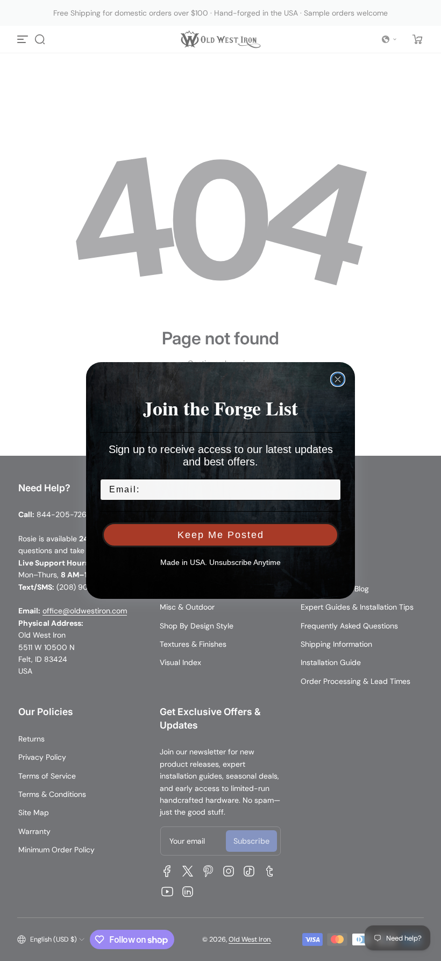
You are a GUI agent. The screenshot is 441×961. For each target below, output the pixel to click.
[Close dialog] (337, 379)
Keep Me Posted (220, 534)
